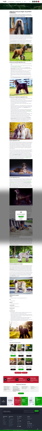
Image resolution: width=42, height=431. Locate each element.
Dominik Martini (21, 429)
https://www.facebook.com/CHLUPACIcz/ (29, 427)
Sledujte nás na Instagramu (3, 401)
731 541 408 (30, 423)
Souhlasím (21, 216)
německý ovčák (29, 181)
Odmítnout (21, 219)
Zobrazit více (21, 393)
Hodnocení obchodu (21, 384)
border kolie (12, 182)
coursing (19, 66)
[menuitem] (11, 1)
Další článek (25, 372)
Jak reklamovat (10, 423)
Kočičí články (4, 423)
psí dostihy (15, 66)
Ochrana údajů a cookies (11, 426)
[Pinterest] (31, 427)
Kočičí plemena (4, 424)
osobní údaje (32, 412)
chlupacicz (27, 427)
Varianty (13, 369)
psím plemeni (29, 110)
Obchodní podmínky (11, 424)
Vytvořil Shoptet (17, 429)
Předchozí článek (18, 372)
